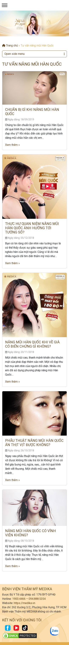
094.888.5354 (37, 598)
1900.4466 (18, 598)
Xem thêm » (12, 144)
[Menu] (4, 5)
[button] (31, 33)
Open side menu (14, 53)
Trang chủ (11, 45)
